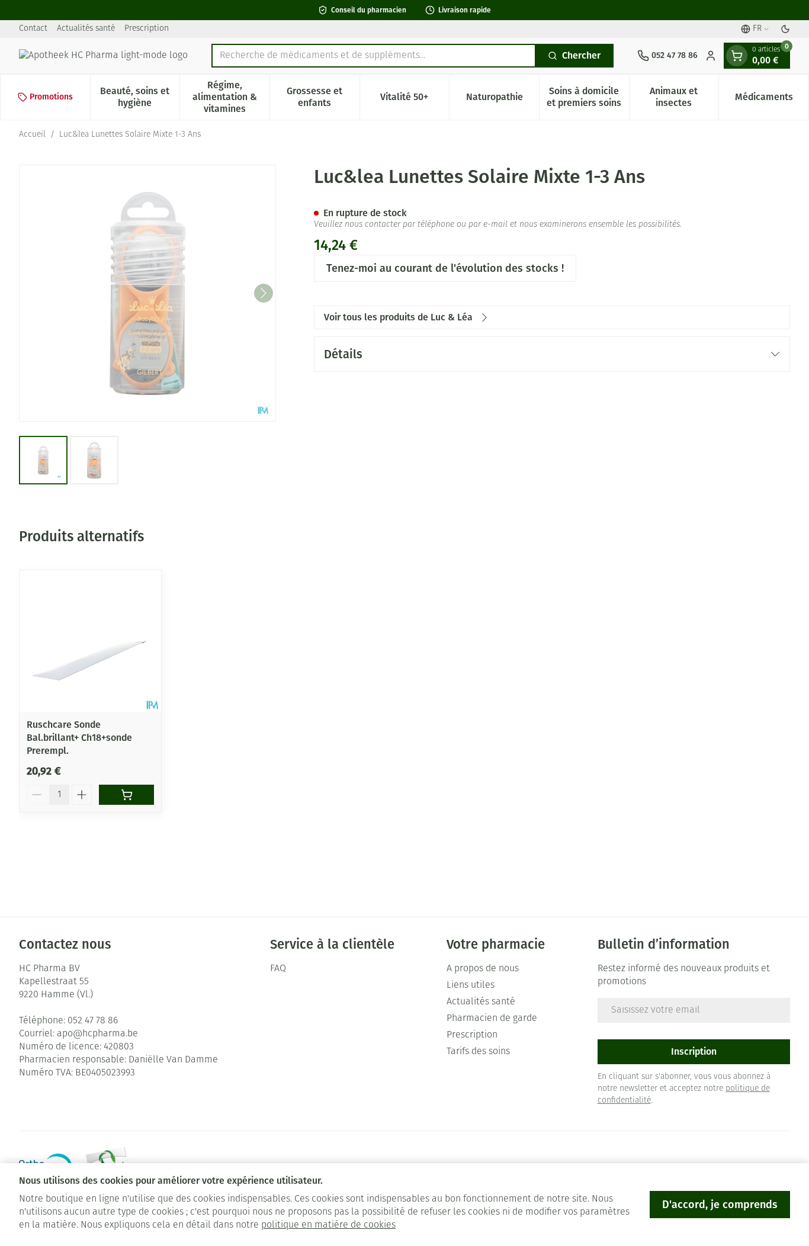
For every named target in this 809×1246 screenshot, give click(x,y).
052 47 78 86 (93, 1021)
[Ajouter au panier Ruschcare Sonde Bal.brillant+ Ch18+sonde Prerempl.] (126, 795)
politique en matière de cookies (328, 1225)
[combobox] (373, 56)
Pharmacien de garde (492, 1018)
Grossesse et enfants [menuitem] (323, 96)
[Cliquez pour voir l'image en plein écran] (147, 293)
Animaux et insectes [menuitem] (684, 96)
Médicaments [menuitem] (771, 99)
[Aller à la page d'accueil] (103, 55)
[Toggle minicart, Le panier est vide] (736, 55)
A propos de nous (483, 969)
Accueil (32, 134)
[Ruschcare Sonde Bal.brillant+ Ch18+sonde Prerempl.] (90, 641)
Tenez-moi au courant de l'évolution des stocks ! (445, 268)
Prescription (146, 28)
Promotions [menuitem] (51, 97)
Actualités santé (86, 28)
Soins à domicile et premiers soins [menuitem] (587, 96)
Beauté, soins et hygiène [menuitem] (139, 96)
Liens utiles (471, 985)
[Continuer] (263, 293)
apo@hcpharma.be (97, 1034)
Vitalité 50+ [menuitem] (414, 99)
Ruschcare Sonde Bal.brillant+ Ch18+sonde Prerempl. (79, 737)
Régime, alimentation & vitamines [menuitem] (230, 96)
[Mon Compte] (711, 56)
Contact (33, 28)
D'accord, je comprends (720, 1204)
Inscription (694, 1051)
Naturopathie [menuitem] (502, 99)
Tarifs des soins (478, 1051)
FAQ (278, 969)
